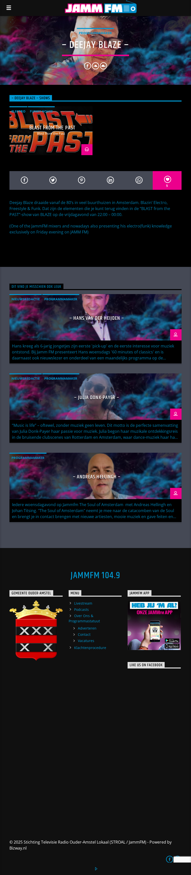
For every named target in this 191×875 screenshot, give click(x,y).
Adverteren (87, 628)
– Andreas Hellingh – (97, 477)
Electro (18, 111)
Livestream (83, 603)
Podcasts (81, 609)
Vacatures (86, 640)
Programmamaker (95, 33)
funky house (41, 111)
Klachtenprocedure (90, 647)
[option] (51, 130)
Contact (84, 634)
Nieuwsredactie (25, 299)
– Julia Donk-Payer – (96, 398)
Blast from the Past (52, 127)
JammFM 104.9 (95, 575)
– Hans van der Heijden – (96, 318)
